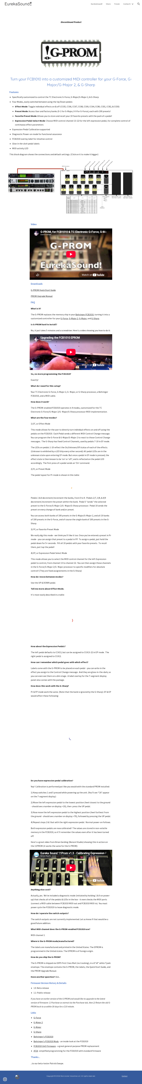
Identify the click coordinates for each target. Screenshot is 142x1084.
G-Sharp (95, 318)
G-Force (64, 318)
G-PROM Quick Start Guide (43, 290)
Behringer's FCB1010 (43, 1036)
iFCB (36, 1050)
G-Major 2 (73, 318)
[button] (138, 4)
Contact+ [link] (127, 4)
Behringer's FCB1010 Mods (46, 1041)
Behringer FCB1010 (84, 314)
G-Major (83, 318)
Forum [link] (117, 4)
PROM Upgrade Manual (42, 296)
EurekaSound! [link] (96, 4)
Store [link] (108, 4)
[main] (71, 22)
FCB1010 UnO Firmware (45, 1046)
